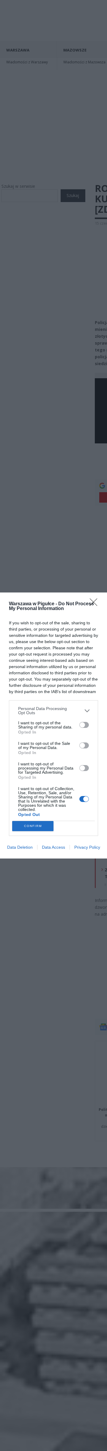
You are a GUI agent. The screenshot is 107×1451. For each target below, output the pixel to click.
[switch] (84, 725)
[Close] (95, 604)
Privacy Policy (87, 847)
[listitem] (53, 710)
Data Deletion (20, 847)
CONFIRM (33, 826)
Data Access (53, 847)
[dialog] (53, 725)
